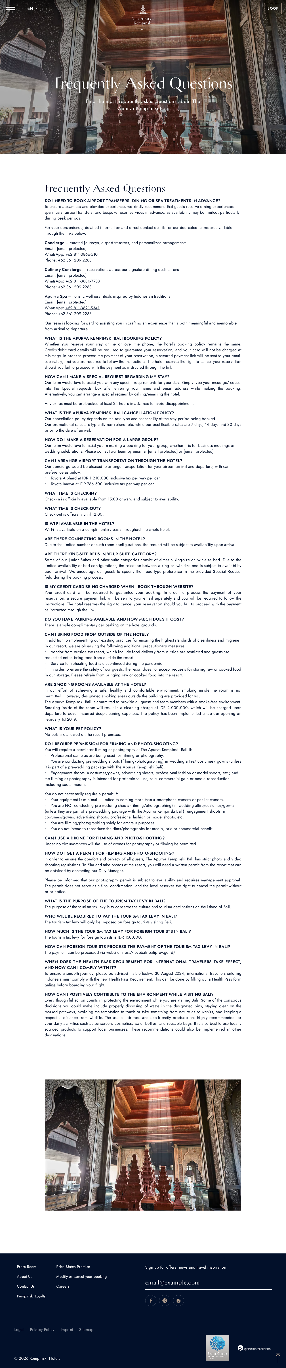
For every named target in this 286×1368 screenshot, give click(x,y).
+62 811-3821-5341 (82, 308)
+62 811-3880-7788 (82, 281)
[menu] (11, 8)
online (50, 985)
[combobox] (33, 8)
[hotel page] (143, 8)
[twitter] (164, 1300)
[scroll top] (278, 1357)
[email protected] (163, 451)
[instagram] (178, 1300)
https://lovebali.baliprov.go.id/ (148, 952)
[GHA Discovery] (254, 1348)
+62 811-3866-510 (81, 254)
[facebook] (150, 1300)
